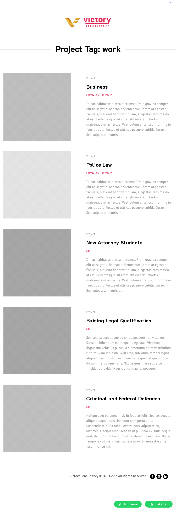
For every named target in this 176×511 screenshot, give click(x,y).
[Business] (37, 107)
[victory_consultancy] (159, 476)
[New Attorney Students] (37, 262)
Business (97, 86)
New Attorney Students (114, 242)
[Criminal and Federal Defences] (37, 418)
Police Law (99, 164)
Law (88, 250)
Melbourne (130, 504)
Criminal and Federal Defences (123, 398)
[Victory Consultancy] (152, 476)
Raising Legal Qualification (118, 320)
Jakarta (161, 504)
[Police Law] (37, 185)
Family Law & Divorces (99, 95)
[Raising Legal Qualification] (37, 340)
